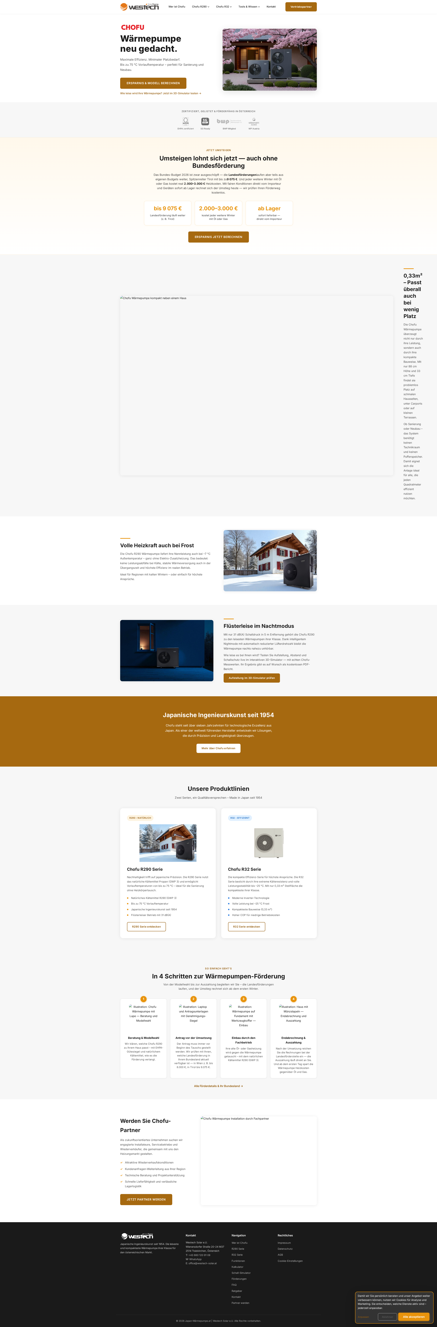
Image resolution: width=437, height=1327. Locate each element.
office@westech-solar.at (203, 1263)
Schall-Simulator (241, 1272)
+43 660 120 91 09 (199, 1255)
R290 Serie (238, 1248)
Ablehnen (387, 1316)
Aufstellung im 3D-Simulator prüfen (252, 678)
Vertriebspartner (301, 6)
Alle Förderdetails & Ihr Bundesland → (218, 1086)
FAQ (234, 1284)
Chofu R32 (222, 6)
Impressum (284, 1242)
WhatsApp (195, 1259)
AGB (280, 1254)
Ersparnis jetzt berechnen (218, 237)
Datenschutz (285, 1248)
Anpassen (363, 1316)
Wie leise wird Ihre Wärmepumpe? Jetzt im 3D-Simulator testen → (160, 93)
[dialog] (394, 1308)
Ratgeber (237, 1290)
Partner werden (240, 1302)
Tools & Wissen (247, 6)
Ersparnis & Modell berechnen (153, 83)
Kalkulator (237, 1266)
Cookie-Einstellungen (290, 1260)
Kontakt (271, 6)
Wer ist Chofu (176, 6)
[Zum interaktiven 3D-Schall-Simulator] (166, 650)
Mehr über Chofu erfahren (218, 748)
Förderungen (239, 1278)
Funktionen (238, 1260)
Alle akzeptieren (414, 1316)
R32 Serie (237, 1254)
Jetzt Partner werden (146, 1199)
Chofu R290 (199, 6)
